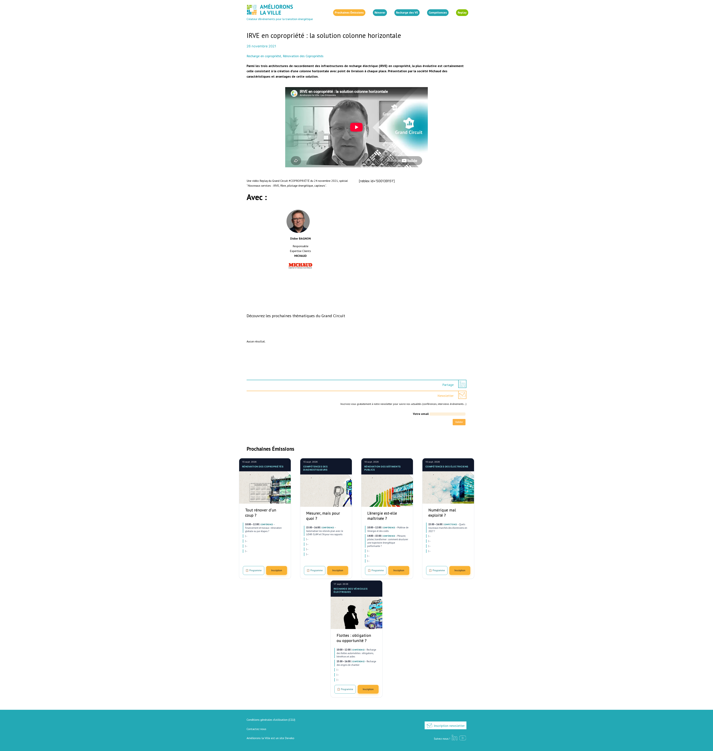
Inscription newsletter (449, 726)
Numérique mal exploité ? (442, 512)
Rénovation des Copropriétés (303, 56)
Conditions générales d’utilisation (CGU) (271, 719)
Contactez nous (256, 729)
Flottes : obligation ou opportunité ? (354, 638)
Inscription (276, 570)
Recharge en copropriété (264, 56)
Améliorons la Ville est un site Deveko (270, 738)
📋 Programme (253, 570)
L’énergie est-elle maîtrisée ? (382, 516)
